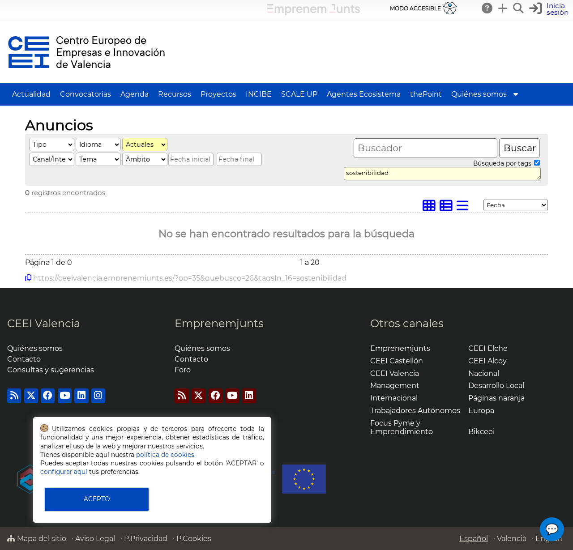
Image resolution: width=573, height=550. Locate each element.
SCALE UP (299, 94)
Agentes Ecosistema (364, 94)
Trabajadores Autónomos (415, 410)
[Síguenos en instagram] (98, 395)
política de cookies (165, 454)
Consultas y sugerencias (50, 370)
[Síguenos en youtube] (65, 395)
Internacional (394, 398)
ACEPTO (97, 499)
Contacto (24, 359)
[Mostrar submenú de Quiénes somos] (515, 94)
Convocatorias (85, 94)
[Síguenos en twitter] (31, 395)
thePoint (426, 94)
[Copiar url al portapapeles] (28, 277)
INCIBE (259, 94)
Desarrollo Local (496, 385)
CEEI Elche (488, 348)
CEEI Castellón (396, 361)
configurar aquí (63, 471)
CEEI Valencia (43, 323)
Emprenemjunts (219, 323)
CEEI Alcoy (487, 361)
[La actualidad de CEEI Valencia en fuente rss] (14, 395)
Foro (183, 370)
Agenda (134, 94)
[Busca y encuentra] (519, 8)
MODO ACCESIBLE (415, 8)
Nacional (483, 373)
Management (394, 385)
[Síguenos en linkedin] (81, 395)
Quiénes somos (479, 94)
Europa (481, 410)
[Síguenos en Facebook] (48, 395)
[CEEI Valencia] (86, 78)
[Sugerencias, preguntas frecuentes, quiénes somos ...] (487, 8)
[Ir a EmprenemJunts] (313, 13)
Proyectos (218, 94)
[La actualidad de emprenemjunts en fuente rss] (181, 395)
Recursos (174, 94)
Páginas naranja (496, 398)
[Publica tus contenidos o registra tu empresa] (503, 8)
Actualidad (31, 94)
